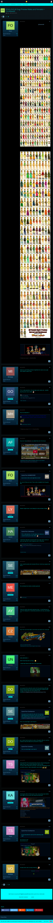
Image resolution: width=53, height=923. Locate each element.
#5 (49, 438)
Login (32, 897)
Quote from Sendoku (27, 746)
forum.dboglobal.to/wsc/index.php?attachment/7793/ (34, 692)
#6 (49, 471)
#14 (49, 685)
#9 (49, 561)
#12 (49, 627)
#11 (49, 606)
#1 (49, 21)
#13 (49, 655)
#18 (49, 791)
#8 (49, 527)
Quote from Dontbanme (28, 711)
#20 (49, 864)
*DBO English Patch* (26, 772)
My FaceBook (23, 813)
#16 (49, 737)
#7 (49, 505)
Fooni (8, 13)
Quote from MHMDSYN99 (28, 475)
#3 (49, 387)
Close (51, 921)
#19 (49, 826)
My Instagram (23, 814)
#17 (49, 760)
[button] (2, 2)
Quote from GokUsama (27, 531)
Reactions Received (6, 33)
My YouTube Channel (25, 810)
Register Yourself (23, 897)
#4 (49, 410)
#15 (49, 707)
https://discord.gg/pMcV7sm (29, 398)
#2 (49, 367)
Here (30, 644)
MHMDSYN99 (30, 429)
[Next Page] (8, 17)
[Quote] (49, 361)
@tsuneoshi (41, 24)
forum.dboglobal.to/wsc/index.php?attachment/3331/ (35, 718)
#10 (49, 583)
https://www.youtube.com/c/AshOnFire (28, 461)
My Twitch (22, 811)
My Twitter (22, 816)
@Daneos (29, 441)
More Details (46, 921)
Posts (4, 35)
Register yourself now (25, 894)
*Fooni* (33, 770)
